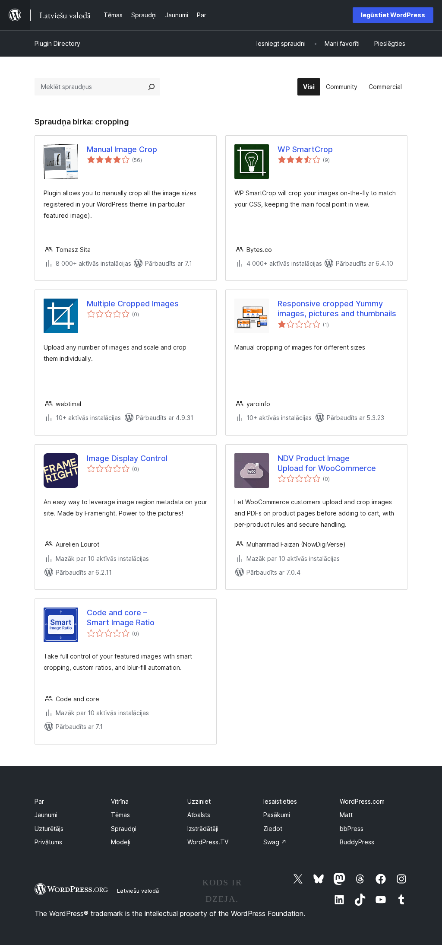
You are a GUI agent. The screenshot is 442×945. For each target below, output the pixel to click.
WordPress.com (362, 801)
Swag (275, 842)
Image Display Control (127, 458)
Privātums (48, 842)
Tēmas (120, 814)
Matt (346, 814)
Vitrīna (120, 801)
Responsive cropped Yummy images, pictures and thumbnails (337, 308)
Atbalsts (198, 814)
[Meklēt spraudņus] (151, 86)
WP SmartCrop (305, 149)
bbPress (351, 828)
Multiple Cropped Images (133, 303)
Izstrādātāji (202, 828)
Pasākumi (276, 814)
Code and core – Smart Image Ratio (121, 617)
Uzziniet (199, 801)
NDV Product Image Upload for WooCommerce (327, 463)
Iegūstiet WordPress (393, 15)
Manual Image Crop (122, 149)
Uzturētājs (49, 828)
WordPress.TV (207, 842)
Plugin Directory (57, 43)
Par (39, 801)
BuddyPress (357, 842)
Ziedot (272, 828)
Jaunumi (46, 814)
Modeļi (120, 842)
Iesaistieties (280, 801)
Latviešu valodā (138, 890)
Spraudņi (123, 828)
